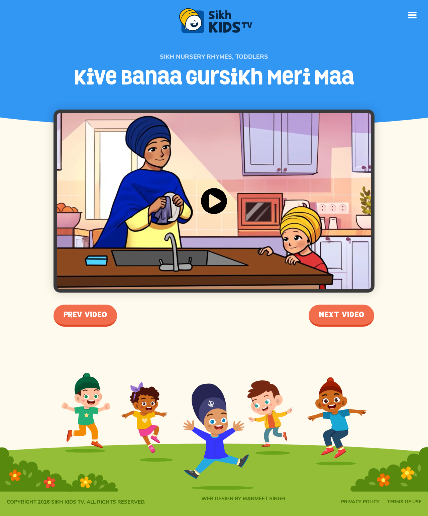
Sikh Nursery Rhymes (196, 57)
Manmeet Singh (264, 498)
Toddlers (251, 57)
